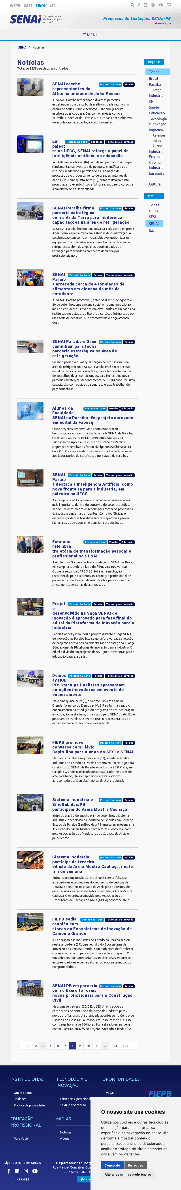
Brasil (153, 78)
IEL (52, 6)
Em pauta (156, 173)
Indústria (156, 96)
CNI (152, 102)
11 (97, 1045)
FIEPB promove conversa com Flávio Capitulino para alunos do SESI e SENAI (92, 747)
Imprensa (156, 130)
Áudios (157, 146)
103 (114, 1045)
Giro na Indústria (156, 164)
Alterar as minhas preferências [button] (128, 1174)
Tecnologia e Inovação (158, 121)
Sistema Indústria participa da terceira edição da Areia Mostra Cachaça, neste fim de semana (92, 864)
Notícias (65, 1132)
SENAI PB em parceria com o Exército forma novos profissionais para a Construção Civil (92, 992)
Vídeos (65, 1138)
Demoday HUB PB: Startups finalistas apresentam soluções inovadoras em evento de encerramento (88, 685)
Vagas (110, 1092)
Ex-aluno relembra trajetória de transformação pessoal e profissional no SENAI (91, 548)
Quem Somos (23, 1092)
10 (88, 1045)
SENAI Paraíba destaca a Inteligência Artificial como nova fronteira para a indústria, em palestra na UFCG (92, 484)
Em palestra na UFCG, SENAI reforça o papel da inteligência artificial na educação (90, 148)
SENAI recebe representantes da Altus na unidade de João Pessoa (86, 89)
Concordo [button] (112, 1165)
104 (125, 1045)
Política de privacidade (29, 1105)
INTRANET (23, 1179)
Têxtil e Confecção (73, 1105)
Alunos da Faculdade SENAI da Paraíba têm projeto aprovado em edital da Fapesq (92, 415)
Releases (159, 135)
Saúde (154, 107)
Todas (154, 72)
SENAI (41, 6)
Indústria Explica (156, 154)
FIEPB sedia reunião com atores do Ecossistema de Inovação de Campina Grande (92, 926)
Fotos (157, 141)
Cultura (155, 184)
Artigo (157, 90)
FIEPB (15, 6)
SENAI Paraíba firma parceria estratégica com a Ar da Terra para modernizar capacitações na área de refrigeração (90, 215)
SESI (28, 6)
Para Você (21, 1138)
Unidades (20, 1099)
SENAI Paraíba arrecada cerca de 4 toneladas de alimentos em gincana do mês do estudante (88, 284)
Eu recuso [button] (135, 1165)
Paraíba (155, 84)
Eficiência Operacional (75, 1099)
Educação (157, 113)
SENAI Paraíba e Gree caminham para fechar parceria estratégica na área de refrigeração (84, 348)
